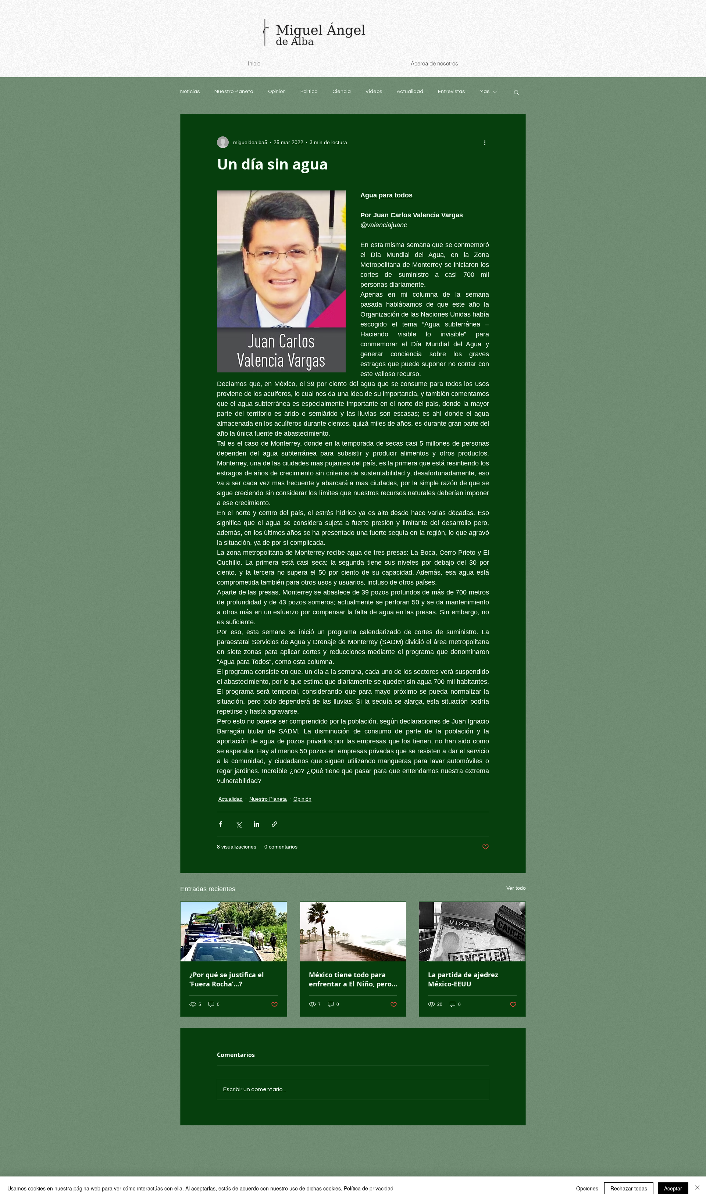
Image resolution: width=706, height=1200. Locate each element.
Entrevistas (451, 91)
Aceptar (673, 1188)
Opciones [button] (587, 1188)
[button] (516, 92)
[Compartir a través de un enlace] (274, 824)
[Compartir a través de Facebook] (220, 824)
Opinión (277, 91)
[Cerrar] (697, 1188)
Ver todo (516, 888)
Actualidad (410, 91)
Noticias (190, 91)
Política (309, 91)
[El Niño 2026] (353, 931)
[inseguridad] (234, 931)
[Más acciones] (484, 142)
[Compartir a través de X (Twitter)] (238, 824)
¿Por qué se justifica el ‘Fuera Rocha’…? (226, 979)
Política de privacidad (368, 1188)
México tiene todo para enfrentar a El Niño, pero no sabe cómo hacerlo (350, 979)
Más (484, 91)
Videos (374, 91)
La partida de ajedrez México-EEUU (463, 979)
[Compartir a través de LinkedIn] (256, 824)
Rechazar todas (628, 1188)
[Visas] (472, 931)
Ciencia (341, 91)
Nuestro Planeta (233, 91)
